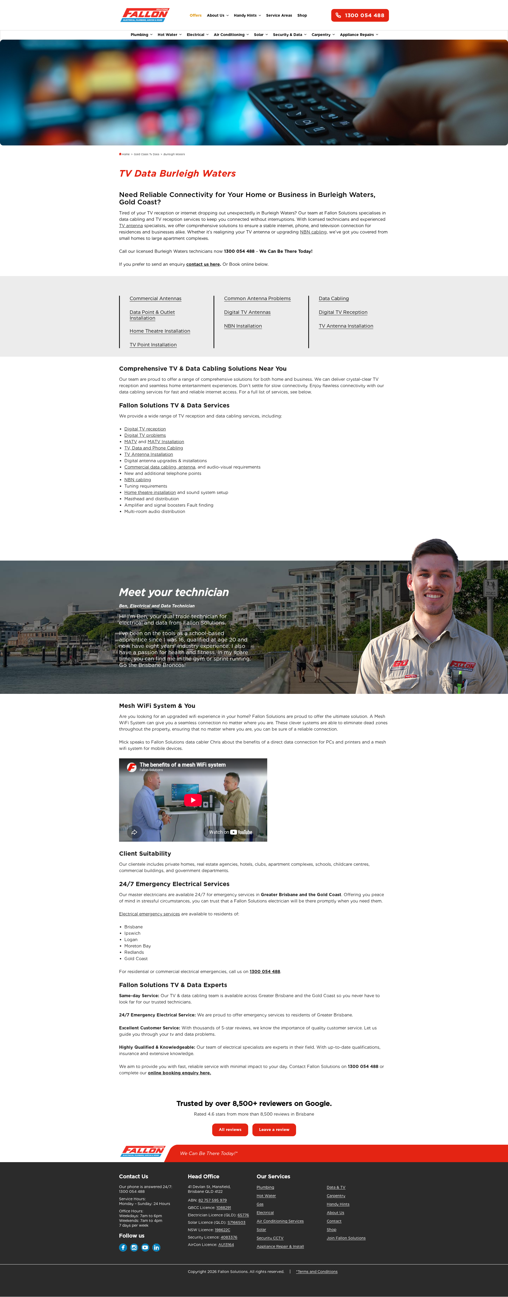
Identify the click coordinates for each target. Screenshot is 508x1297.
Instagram (134, 1248)
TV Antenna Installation (346, 326)
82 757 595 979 (212, 1200)
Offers (196, 15)
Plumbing (139, 35)
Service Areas (279, 15)
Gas (260, 1204)
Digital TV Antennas (247, 312)
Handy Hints (245, 15)
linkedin (156, 1248)
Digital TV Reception (343, 312)
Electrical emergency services (149, 913)
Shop (302, 15)
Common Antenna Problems (257, 298)
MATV (130, 441)
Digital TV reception (145, 429)
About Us (215, 15)
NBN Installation (243, 326)
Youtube (145, 1248)
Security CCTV (270, 1238)
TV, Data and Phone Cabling (153, 448)
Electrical (195, 35)
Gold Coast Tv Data (146, 154)
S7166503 (237, 1222)
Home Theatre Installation (160, 331)
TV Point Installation (153, 344)
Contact (334, 1221)
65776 (243, 1215)
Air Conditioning (229, 35)
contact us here (203, 264)
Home (126, 154)
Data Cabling (334, 298)
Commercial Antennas (156, 298)
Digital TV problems (145, 435)
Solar (259, 35)
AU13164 (226, 1245)
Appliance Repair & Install (280, 1246)
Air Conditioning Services (280, 1221)
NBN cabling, (314, 232)
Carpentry (321, 35)
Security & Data (287, 35)
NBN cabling (137, 479)
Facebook (123, 1248)
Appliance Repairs (357, 35)
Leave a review (274, 1129)
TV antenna (131, 225)
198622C (222, 1230)
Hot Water (167, 35)
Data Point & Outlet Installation (152, 315)
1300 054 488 (364, 15)
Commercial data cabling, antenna (159, 467)
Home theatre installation (150, 492)
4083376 (229, 1237)
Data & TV (336, 1187)
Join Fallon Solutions (346, 1238)
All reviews (230, 1129)
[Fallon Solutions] (145, 15)
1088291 (223, 1208)
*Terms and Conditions (317, 1271)
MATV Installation (166, 441)
